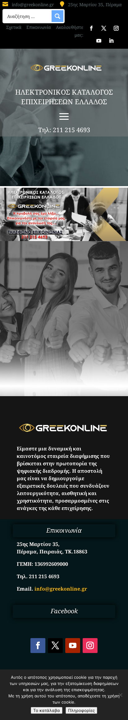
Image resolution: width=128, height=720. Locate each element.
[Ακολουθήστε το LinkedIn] (111, 41)
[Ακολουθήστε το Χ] (104, 28)
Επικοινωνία (38, 27)
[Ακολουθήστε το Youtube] (99, 41)
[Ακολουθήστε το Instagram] (116, 28)
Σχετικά (13, 27)
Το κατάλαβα (46, 710)
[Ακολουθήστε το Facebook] (91, 28)
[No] (120, 695)
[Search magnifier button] (57, 16)
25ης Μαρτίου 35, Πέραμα (95, 4)
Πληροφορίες (81, 710)
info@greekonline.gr (33, 4)
